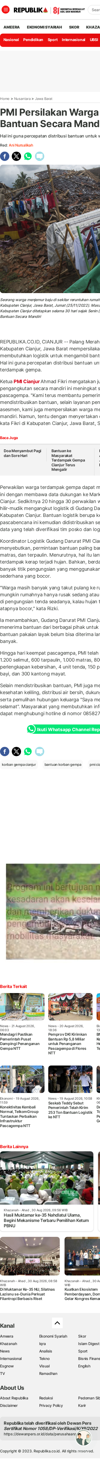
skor (74, 27)
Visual (44, 1366)
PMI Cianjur (27, 381)
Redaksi (46, 1398)
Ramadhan (48, 1373)
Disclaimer (9, 1405)
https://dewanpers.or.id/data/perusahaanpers (43, 1434)
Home (5, 98)
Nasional (11, 39)
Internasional (73, 39)
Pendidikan (33, 39)
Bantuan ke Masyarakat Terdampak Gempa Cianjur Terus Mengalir (68, 460)
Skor (82, 1336)
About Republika (14, 1398)
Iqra (42, 1343)
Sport (53, 39)
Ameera (6, 1336)
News (5, 1351)
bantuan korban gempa (63, 764)
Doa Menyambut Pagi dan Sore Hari (22, 453)
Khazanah (8, 1343)
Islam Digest (88, 1343)
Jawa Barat (44, 98)
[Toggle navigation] (5, 9)
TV (2, 1373)
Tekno (44, 1358)
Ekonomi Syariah (44, 27)
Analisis (45, 1351)
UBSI (94, 39)
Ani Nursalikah (21, 145)
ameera (11, 27)
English (84, 1366)
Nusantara (22, 98)
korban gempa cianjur (19, 764)
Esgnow (7, 1366)
